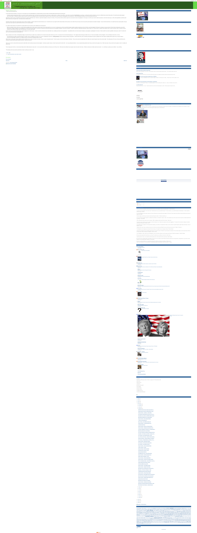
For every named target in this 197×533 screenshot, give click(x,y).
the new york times (168, 520)
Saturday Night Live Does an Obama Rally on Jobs (145, 411)
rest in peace (189, 517)
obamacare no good (168, 514)
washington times (172, 522)
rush (158, 518)
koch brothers (168, 512)
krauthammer (172, 512)
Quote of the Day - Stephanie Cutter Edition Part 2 (145, 427)
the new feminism (159, 520)
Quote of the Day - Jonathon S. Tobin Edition (145, 412)
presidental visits (173, 516)
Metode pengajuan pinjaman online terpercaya (148, 279)
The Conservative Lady (141, 307)
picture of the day (158, 515)
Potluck (139, 345)
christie (161, 509)
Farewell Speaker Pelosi (139, 73)
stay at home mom (188, 519)
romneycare (154, 518)
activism (172, 508)
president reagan (156, 516)
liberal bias (182, 512)
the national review (154, 520)
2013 (138, 401)
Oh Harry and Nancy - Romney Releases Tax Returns (146, 438)
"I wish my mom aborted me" (11, 11)
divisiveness (179, 510)
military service (140, 514)
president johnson (185, 515)
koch (165, 512)
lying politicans (166, 513)
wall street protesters (154, 522)
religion (175, 517)
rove (157, 518)
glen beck (179, 511)
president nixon (143, 516)
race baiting (164, 517)
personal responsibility (147, 515)
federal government (143, 511)
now (161, 514)
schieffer (177, 518)
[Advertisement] (142, 44)
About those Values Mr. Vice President (144, 430)
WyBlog (139, 301)
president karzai (189, 515)
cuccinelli (160, 510)
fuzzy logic (175, 511)
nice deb (159, 514)
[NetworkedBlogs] (164, 179)
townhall (138, 521)
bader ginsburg (188, 508)
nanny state (156, 514)
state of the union (179, 519)
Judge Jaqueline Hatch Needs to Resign (144, 462)
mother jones (148, 514)
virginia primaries (144, 522)
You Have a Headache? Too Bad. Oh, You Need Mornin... (146, 429)
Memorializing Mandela (145, 352)
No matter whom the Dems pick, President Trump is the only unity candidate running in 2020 (150, 289)
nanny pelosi (152, 514)
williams (142, 523)
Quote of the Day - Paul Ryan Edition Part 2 (144, 454)
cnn (162, 509)
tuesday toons (146, 521)
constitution (144, 510)
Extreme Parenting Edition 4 (142, 451)
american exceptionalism (177, 508)
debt (174, 510)
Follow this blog (164, 181)
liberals (152, 513)
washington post (166, 522)
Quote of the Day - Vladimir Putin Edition (144, 466)
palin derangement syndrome (186, 514)
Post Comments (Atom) (13, 62)
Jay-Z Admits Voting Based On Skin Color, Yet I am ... (146, 414)
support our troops (144, 520)
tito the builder (182, 520)
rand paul (168, 517)
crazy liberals (150, 510)
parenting (138, 515)
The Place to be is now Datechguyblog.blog (144, 276)
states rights (184, 519)
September (140, 408)
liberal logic (147, 513)
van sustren (181, 521)
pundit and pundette (148, 517)
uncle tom (151, 521)
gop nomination (183, 511)
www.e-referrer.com (164, 529)
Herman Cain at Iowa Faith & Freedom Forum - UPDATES (147, 76)
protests (140, 517)
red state (173, 517)
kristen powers (176, 512)
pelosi (143, 515)
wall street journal (149, 522)
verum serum (184, 521)
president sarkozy (161, 516)
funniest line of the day (170, 511)
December (140, 404)
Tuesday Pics (139, 273)
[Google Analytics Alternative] (98, 532)
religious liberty (179, 517)
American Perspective (141, 348)
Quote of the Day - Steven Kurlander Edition (144, 445)
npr (162, 514)
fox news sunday (164, 511)
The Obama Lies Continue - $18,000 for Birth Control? (146, 415)
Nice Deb (139, 314)
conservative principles (184, 509)
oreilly (173, 514)
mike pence (184, 513)
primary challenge (185, 516)
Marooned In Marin (141, 285)
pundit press (152, 517)
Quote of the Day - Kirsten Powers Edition (144, 472)
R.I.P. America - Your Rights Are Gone (143, 444)
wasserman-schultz (181, 522)
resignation (182, 517)
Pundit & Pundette (140, 364)
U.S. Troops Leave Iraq (139, 84)
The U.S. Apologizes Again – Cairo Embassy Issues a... (146, 460)
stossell (141, 520)
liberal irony (141, 513)
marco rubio (169, 513)
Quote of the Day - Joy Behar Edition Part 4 (144, 423)
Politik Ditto (139, 278)
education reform (188, 510)
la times (180, 512)
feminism (147, 511)
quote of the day (158, 517)
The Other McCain (140, 246)
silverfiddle (148, 519)
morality (146, 514)
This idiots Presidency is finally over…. (143, 305)
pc (141, 515)
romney (151, 518)
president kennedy (139, 516)
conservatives (141, 510)
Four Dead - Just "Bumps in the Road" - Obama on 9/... (146, 433)
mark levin (173, 513)
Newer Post (7, 60)
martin (178, 513)
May (139, 491)
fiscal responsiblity (151, 511)
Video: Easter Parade (145, 365)
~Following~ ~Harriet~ (141, 351)
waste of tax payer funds (187, 522)
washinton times (176, 522)
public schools (143, 517)
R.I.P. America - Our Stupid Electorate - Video (145, 435)
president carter (175, 515)
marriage (176, 513)
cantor (148, 509)
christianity (157, 509)
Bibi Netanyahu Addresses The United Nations (145, 417)
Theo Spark (139, 256)
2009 (138, 502)
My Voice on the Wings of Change (143, 298)
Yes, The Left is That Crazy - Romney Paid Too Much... (146, 436)
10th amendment (139, 508)
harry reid (138, 512)
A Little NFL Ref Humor (141, 424)
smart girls (150, 519)
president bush (170, 515)
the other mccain (177, 520)
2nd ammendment (163, 508)
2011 (138, 499)
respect (186, 517)
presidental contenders (167, 516)
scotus (140, 519)
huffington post (154, 512)
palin (181, 514)
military (188, 513)
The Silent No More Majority (142, 358)
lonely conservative (158, 513)
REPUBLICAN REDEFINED (142, 342)
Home (66, 60)
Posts (139, 203)
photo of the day (153, 515)
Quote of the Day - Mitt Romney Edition (144, 441)
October (139, 407)
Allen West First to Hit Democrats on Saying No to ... (146, 468)
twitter (149, 521)
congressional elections (166, 509)
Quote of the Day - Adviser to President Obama (145, 426)
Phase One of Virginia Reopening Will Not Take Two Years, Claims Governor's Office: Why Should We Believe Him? (154, 286)
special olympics (169, 519)
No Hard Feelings (144, 292)
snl (152, 519)
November (140, 405)
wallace (158, 522)
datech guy (170, 510)
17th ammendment (148, 508)
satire (172, 518)
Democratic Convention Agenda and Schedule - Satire (146, 483)
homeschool (144, 512)
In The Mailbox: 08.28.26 (141, 247)
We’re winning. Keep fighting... (146, 250)
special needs (165, 519)
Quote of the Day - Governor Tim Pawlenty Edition (145, 459)
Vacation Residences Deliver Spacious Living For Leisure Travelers (147, 263)
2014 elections (158, 508)
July (139, 488)
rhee (137, 518)
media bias (181, 513)
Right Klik (139, 372)
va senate (175, 521)
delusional (176, 510)
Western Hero (140, 291)
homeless (141, 512)
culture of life (167, 510)
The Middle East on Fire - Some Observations (145, 453)
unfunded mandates (155, 521)
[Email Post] (9, 52)
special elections (161, 519)
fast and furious (139, 511)
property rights (189, 516)
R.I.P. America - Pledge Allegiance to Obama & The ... (146, 439)
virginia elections (139, 522)
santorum (169, 518)
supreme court (150, 520)
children (151, 509)
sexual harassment (144, 519)
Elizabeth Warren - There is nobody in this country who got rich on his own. (148, 362)
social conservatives (156, 519)
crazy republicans (156, 510)
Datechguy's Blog (140, 275)
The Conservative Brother (142, 374)
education (184, 510)
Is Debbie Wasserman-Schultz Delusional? (144, 471)
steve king (138, 520)
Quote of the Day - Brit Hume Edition (143, 448)
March (139, 494)
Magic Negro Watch (141, 304)
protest (137, 517)
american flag (184, 508)
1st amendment (153, 508)
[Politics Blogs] (139, 526)
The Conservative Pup (141, 371)
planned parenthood (164, 515)
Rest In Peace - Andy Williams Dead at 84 (144, 421)
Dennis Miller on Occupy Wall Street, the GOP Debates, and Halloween (146, 81)
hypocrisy (157, 512)
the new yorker (173, 520)
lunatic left (162, 513)
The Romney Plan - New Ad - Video (143, 450)
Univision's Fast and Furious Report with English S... (146, 409)
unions (168, 521)
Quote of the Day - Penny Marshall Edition (144, 418)
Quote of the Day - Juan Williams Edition (144, 465)
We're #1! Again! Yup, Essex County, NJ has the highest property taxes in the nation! (149, 302)
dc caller (173, 510)
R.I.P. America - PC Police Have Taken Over (144, 442)
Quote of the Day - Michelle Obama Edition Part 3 (145, 477)
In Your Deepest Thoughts (145, 308)
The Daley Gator (140, 272)
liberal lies (144, 513)
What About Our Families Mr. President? (144, 480)
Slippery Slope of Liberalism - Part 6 (143, 456)
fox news (160, 511)
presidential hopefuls (179, 516)
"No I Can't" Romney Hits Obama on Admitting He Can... (146, 432)
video (187, 521)
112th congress (144, 508)
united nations (172, 521)
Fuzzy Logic (140, 288)
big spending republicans (143, 509)
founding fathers (156, 511)
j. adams (161, 512)
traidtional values (141, 521)
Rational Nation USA (141, 249)
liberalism (150, 513)
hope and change (149, 512)
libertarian (154, 513)
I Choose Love (140, 339)
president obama (149, 516)
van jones (178, 521)
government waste (188, 511)
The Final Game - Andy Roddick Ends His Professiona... (146, 474)
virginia (190, 521)
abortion (167, 508)
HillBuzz (139, 269)
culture (163, 510)
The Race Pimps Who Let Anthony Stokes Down (143, 70)
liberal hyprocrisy (186, 512)
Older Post (125, 60)
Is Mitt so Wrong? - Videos (142, 447)
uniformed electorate (160, 521)
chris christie (154, 509)
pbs (140, 515)
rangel (171, 517)
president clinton (179, 515)
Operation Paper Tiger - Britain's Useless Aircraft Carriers (149, 257)
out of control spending (177, 514)
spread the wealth (174, 519)
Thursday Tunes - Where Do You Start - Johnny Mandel (145, 349)
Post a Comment (8, 59)
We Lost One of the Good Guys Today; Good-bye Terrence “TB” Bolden (147, 346)
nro (163, 514)
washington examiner (161, 522)
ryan (167, 518)
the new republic (164, 520)
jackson (163, 512)
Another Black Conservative (142, 361)
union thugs (165, 521)
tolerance (186, 520)
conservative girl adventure (175, 509)
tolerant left (189, 520)
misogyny (143, 514)
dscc (182, 510)
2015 (138, 398)
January (139, 497)
